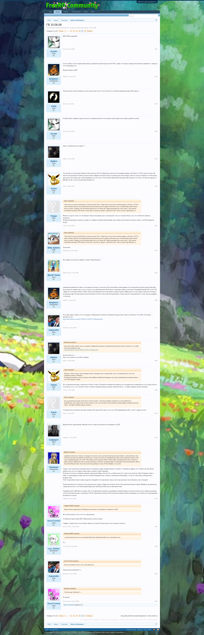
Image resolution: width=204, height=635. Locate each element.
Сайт (50, 11)
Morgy (86, 27)
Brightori (53, 79)
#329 (156, 272)
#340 (156, 601)
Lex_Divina (53, 548)
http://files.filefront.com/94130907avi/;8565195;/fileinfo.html (83, 319)
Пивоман (53, 467)
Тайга (47, 629)
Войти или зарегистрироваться (147, 1)
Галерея (66, 11)
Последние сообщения (66, 15)
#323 (156, 104)
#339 (156, 573)
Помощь (139, 629)
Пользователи (76, 11)
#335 (156, 437)
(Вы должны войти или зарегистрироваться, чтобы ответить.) (139, 616)
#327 (156, 225)
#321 (156, 49)
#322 (156, 76)
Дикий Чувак (54, 275)
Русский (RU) (54, 629)
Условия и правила (153, 632)
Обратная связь (131, 629)
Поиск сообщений (51, 15)
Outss (54, 188)
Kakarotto (54, 330)
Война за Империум (63, 27)
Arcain (53, 51)
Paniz (54, 412)
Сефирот (54, 440)
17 (82, 31)
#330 (156, 300)
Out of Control (53, 521)
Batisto (66, 605)
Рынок (86, 11)
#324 (156, 131)
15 (76, 31)
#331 (156, 327)
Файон (53, 161)
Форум (57, 12)
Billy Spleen (54, 248)
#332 (156, 360)
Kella (53, 106)
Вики (92, 11)
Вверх (149, 629)
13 (71, 31)
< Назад (60, 31)
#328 (156, 250)
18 (85, 31)
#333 (156, 390)
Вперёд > (90, 31)
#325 (156, 159)
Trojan (54, 216)
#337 (156, 526)
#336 (156, 498)
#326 (156, 186)
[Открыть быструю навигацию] (156, 20)
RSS (158, 629)
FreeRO (98, 632)
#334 (156, 413)
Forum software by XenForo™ (58, 632)
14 (73, 31)
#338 (156, 546)
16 (79, 31)
